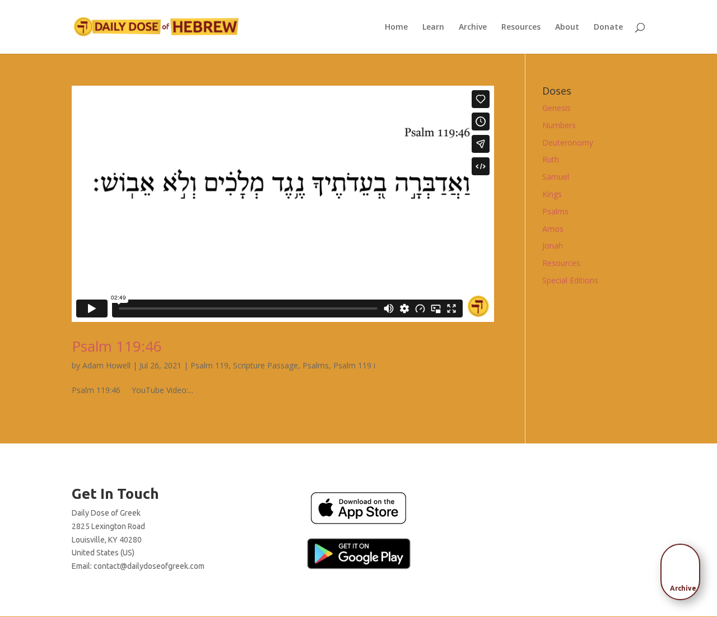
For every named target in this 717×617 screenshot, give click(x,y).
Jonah (552, 245)
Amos (553, 228)
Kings (552, 194)
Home (396, 27)
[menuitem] (683, 568)
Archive (473, 27)
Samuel (555, 176)
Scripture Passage (265, 365)
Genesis (556, 107)
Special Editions (570, 280)
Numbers (559, 125)
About (567, 27)
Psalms (315, 365)
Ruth (550, 159)
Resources (521, 27)
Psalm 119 (209, 365)
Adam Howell (106, 365)
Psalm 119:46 (117, 346)
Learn (433, 27)
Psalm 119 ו (354, 365)
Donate (608, 27)
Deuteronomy (567, 142)
